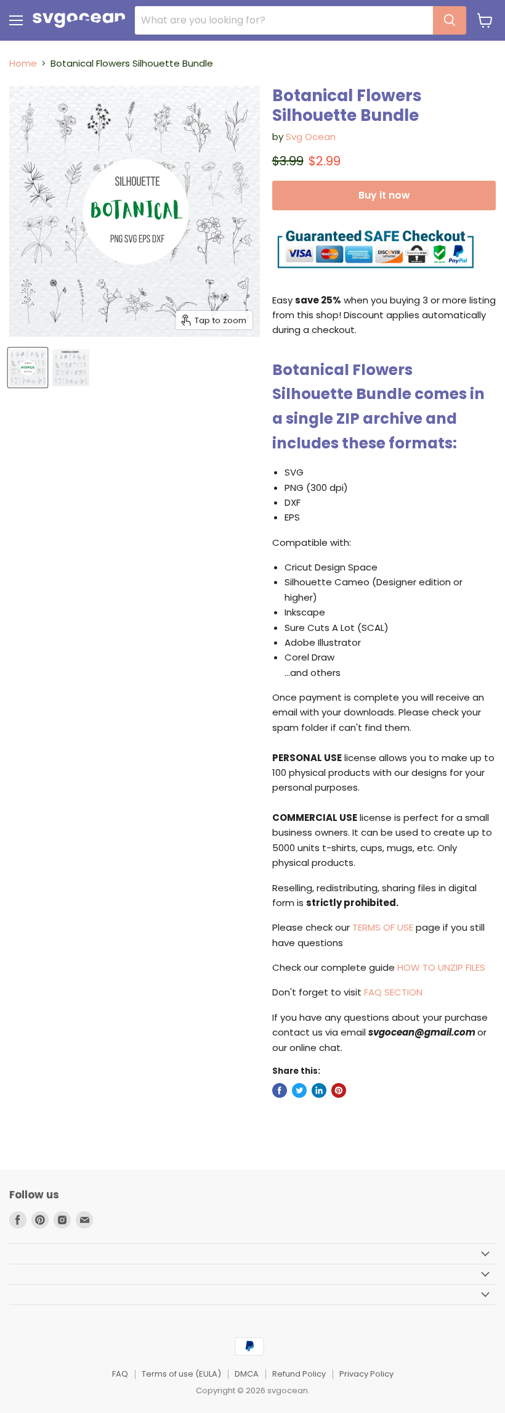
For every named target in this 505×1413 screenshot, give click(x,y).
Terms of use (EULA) (181, 1374)
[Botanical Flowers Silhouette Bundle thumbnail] (27, 367)
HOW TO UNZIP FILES (441, 967)
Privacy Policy (366, 1374)
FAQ (120, 1374)
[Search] (449, 20)
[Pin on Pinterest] (338, 1090)
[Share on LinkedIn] (319, 1090)
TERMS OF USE (382, 927)
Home (23, 63)
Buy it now (384, 195)
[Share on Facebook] (279, 1090)
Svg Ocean (311, 136)
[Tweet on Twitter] (299, 1090)
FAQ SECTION (393, 992)
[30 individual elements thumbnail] (71, 367)
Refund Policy (299, 1374)
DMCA (247, 1374)
